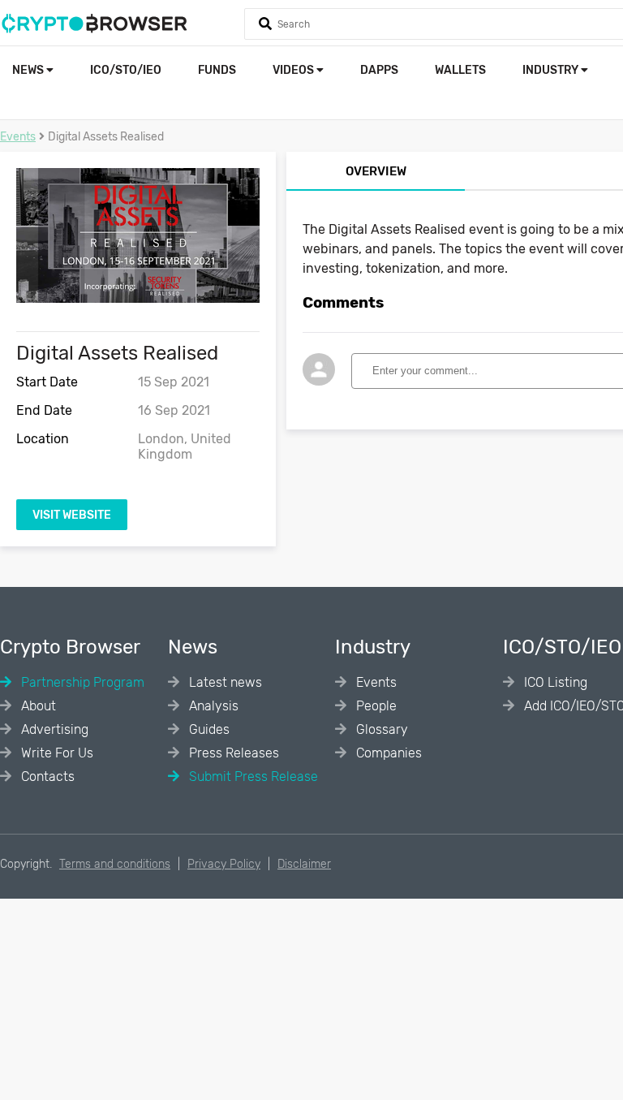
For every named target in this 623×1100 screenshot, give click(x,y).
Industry (551, 70)
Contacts (46, 776)
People (375, 706)
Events (18, 137)
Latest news (224, 682)
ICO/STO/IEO (125, 70)
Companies (387, 753)
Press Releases (232, 753)
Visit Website (71, 515)
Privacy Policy (223, 864)
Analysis (212, 706)
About (37, 706)
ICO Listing (554, 682)
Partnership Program (81, 682)
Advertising (53, 729)
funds (217, 70)
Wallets (460, 70)
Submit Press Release (252, 776)
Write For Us (55, 753)
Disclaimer (304, 864)
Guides (208, 729)
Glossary (380, 729)
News (29, 70)
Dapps (379, 70)
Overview (376, 171)
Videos (294, 70)
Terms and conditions (114, 864)
